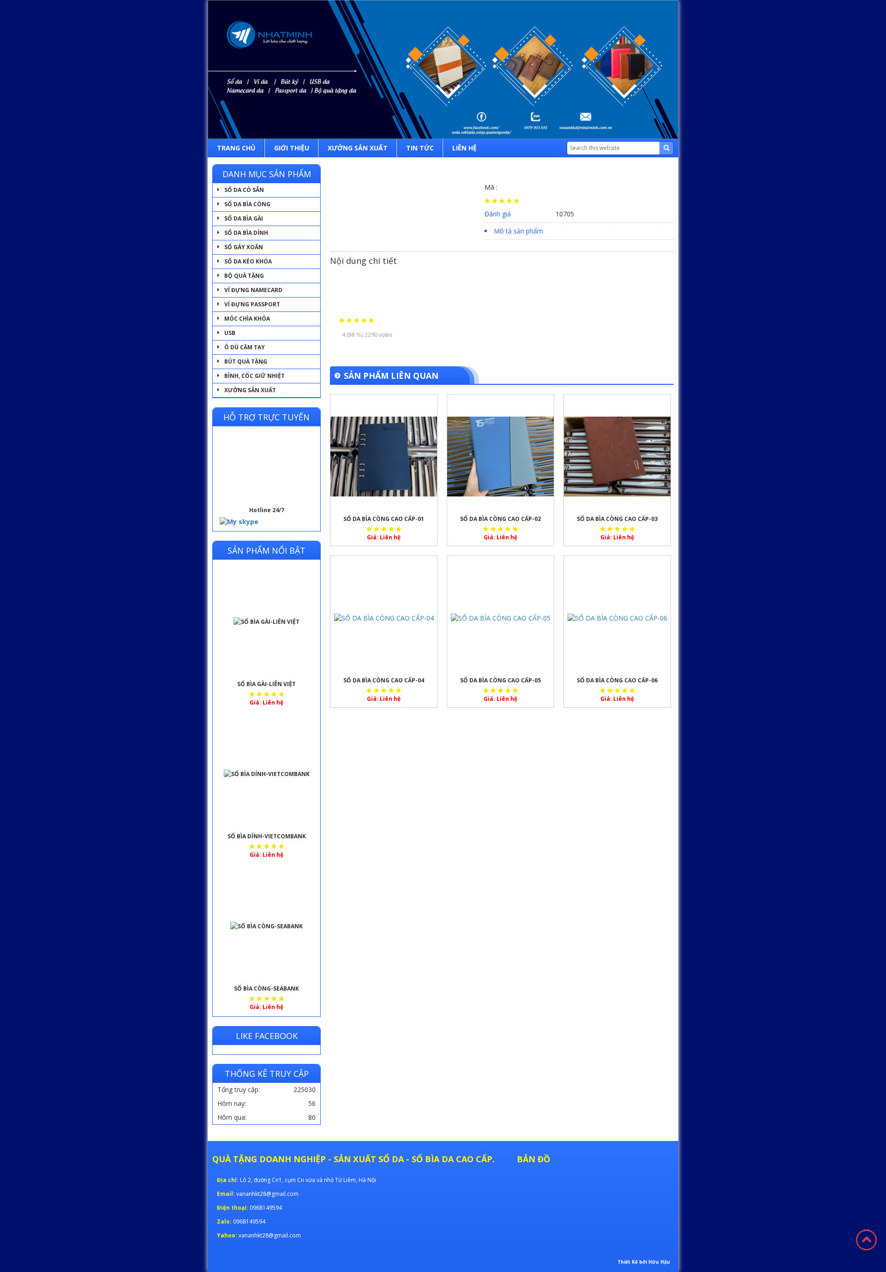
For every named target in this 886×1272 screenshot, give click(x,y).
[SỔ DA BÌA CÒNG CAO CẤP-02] (500, 456)
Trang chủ (236, 147)
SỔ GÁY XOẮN (243, 247)
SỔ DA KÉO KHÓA (248, 261)
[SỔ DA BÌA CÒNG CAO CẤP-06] (617, 618)
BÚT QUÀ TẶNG (245, 361)
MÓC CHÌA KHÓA (247, 318)
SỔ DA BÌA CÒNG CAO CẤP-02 (500, 519)
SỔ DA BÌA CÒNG (247, 204)
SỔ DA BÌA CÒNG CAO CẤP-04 (383, 680)
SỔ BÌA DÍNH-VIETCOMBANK (266, 836)
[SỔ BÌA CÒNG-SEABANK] (266, 926)
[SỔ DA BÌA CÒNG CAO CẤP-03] (617, 456)
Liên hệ (464, 147)
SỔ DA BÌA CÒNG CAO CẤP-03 (617, 519)
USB (229, 333)
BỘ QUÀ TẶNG (244, 276)
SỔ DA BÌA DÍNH (246, 233)
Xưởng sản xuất (358, 147)
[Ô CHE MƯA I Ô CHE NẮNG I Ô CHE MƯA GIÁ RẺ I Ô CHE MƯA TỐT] (443, 69)
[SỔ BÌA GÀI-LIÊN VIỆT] (266, 622)
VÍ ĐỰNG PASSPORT (252, 304)
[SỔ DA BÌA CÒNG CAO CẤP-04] (383, 618)
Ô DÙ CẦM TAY (244, 347)
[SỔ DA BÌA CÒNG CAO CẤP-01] (383, 456)
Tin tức (420, 147)
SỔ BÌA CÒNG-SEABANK (266, 988)
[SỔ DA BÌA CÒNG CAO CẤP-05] (500, 618)
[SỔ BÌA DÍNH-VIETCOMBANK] (266, 774)
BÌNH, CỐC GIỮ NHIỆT (254, 376)
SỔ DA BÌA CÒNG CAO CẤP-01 (383, 519)
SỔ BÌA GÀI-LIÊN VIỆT (266, 684)
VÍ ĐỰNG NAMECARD (253, 290)
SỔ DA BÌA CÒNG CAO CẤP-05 (500, 680)
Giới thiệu (291, 147)
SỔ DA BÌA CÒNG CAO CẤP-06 (617, 680)
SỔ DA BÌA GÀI (243, 218)
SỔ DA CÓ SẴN (244, 190)
